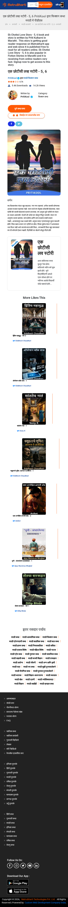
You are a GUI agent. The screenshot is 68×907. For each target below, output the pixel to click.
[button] (36, 4)
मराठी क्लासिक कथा (36, 641)
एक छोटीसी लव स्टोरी (46, 247)
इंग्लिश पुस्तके (11, 764)
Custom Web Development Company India (45, 902)
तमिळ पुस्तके (11, 781)
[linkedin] (36, 865)
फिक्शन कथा (43, 96)
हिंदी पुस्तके (10, 768)
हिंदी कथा (10, 814)
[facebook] (9, 865)
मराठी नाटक (51, 650)
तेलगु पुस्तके (11, 786)
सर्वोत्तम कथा (11, 731)
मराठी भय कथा (28, 666)
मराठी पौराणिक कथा (22, 671)
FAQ (8, 720)
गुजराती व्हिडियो (12, 740)
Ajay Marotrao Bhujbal (23, 566)
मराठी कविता (50, 645)
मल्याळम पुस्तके (12, 794)
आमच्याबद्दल (10, 698)
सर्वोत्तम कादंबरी (12, 735)
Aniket (18, 521)
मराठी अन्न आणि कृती (47, 662)
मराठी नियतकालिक (35, 645)
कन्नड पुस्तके (11, 799)
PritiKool (12, 78)
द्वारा (14, 341)
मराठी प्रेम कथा (16, 654)
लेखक (8, 744)
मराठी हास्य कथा (19, 645)
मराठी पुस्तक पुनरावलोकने (43, 671)
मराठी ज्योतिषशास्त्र (45, 679)
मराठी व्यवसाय (51, 675)
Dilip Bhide (22, 611)
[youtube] (29, 865)
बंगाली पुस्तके (11, 790)
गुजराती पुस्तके (12, 772)
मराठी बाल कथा (53, 641)
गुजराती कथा (11, 818)
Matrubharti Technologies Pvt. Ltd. (38, 899)
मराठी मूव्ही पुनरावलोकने (47, 666)
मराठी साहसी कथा (18, 658)
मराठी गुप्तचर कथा (32, 654)
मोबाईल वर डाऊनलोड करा (29, 115)
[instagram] (16, 865)
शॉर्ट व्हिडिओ (11, 749)
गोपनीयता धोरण (12, 707)
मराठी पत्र (16, 666)
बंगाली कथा (10, 831)
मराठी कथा (15, 637)
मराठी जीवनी (31, 662)
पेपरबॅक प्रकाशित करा (15, 753)
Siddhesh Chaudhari (23, 341)
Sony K (22, 431)
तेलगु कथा (10, 845)
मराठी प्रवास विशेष (19, 650)
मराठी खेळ (18, 679)
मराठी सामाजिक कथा (50, 654)
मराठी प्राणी (30, 679)
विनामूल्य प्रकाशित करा (45, 4)
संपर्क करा (10, 703)
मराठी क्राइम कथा (47, 683)
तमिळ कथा (10, 840)
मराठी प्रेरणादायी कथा (17, 641)
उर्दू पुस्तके (10, 803)
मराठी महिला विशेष (36, 650)
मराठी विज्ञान (19, 683)
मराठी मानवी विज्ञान (35, 658)
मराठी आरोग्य (18, 662)
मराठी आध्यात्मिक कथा (30, 637)
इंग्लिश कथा (10, 827)
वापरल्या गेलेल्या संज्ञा (14, 712)
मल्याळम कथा (11, 836)
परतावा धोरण (11, 716)
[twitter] (23, 865)
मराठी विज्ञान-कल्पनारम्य (34, 675)
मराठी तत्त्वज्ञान (51, 658)
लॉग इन (59, 4)
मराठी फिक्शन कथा (31, 78)
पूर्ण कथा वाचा (20, 108)
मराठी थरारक (16, 675)
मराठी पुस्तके (11, 777)
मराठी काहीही (32, 683)
